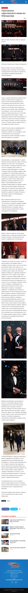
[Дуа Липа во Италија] (5, 535)
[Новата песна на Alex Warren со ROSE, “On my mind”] (5, 521)
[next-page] (5, 554)
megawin (8, 500)
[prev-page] (2, 554)
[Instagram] (16, 582)
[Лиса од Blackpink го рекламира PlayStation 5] (5, 542)
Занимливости (8, 5)
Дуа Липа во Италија (15, 533)
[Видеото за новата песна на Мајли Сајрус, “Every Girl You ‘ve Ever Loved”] (5, 528)
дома (2, 5)
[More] (19, 509)
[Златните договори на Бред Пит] (5, 549)
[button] (2, 2)
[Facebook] (12, 582)
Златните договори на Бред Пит (18, 547)
